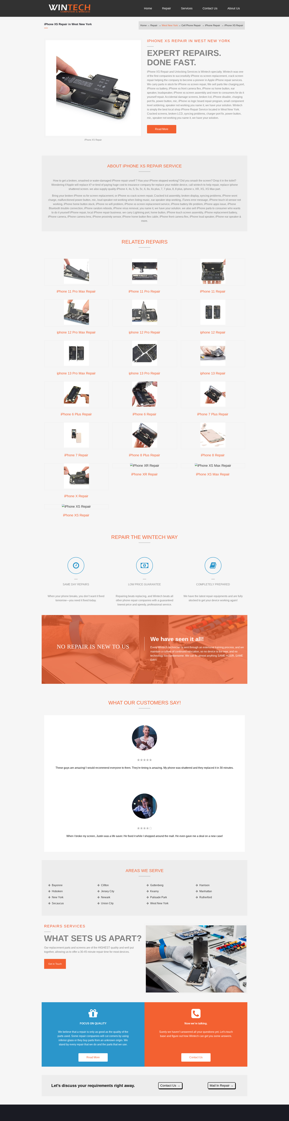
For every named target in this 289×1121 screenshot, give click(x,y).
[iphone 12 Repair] (212, 323)
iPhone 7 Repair (76, 455)
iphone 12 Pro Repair (144, 332)
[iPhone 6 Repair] (144, 405)
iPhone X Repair (76, 496)
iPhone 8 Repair (213, 455)
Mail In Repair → (221, 1085)
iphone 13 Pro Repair (144, 373)
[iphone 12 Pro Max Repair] (76, 323)
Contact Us (196, 1057)
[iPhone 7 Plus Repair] (212, 405)
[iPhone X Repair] (76, 487)
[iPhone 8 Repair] (212, 446)
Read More (161, 129)
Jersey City (107, 891)
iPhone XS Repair (233, 25)
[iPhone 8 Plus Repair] (144, 446)
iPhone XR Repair (144, 474)
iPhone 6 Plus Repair (76, 414)
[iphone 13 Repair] (212, 364)
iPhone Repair (212, 25)
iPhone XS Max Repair (213, 474)
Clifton (105, 885)
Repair (153, 25)
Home (143, 25)
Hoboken (57, 891)
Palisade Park (158, 897)
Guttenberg (156, 885)
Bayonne (57, 885)
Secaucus (58, 903)
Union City (107, 903)
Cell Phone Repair (191, 25)
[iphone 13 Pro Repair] (144, 364)
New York (57, 897)
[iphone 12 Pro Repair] (144, 323)
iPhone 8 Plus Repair (144, 455)
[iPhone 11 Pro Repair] (144, 283)
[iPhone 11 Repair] (212, 283)
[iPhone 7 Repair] (76, 446)
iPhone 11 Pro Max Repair (76, 291)
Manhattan (205, 891)
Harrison (204, 885)
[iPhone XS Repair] (76, 506)
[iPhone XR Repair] (144, 465)
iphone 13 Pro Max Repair (76, 373)
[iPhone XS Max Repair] (213, 465)
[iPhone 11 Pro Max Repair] (76, 283)
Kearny (154, 891)
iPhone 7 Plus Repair (212, 414)
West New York (170, 25)
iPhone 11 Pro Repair (144, 291)
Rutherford (205, 897)
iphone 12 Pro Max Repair (76, 332)
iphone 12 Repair (212, 332)
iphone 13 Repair (212, 373)
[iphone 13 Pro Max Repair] (76, 364)
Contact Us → (170, 1085)
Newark (105, 897)
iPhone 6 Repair (144, 414)
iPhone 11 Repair (212, 291)
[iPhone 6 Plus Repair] (76, 405)
